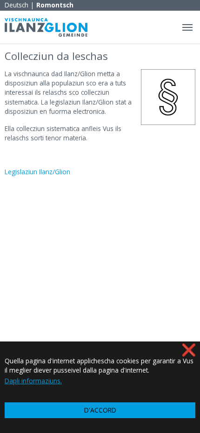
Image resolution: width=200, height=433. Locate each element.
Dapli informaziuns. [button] (33, 380)
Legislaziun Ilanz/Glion (37, 171)
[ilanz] (46, 27)
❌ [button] (188, 349)
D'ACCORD (100, 410)
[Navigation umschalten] (187, 27)
